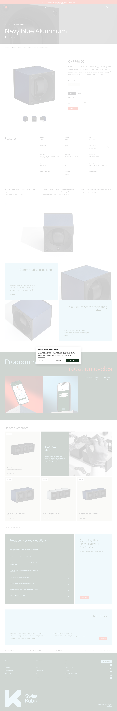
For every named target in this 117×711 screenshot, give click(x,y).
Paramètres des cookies (44, 360)
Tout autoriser (72, 360)
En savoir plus (41, 357)
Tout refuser (58, 360)
